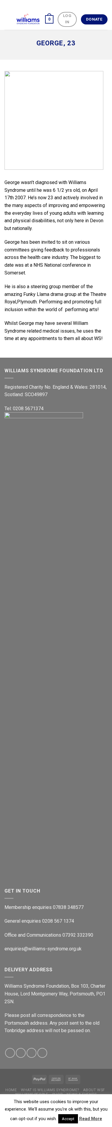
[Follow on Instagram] (21, 1053)
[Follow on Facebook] (10, 1053)
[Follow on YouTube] (42, 1053)
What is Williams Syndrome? (50, 1090)
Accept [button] (68, 1119)
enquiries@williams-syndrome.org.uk (43, 949)
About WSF (94, 1090)
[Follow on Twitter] (31, 1053)
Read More (90, 1118)
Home (11, 1090)
